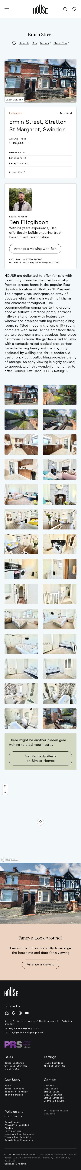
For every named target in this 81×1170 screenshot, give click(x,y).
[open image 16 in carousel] (59, 569)
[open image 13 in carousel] (21, 544)
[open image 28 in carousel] (59, 718)
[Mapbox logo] (9, 859)
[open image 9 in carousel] (21, 494)
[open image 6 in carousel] (59, 444)
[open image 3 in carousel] (21, 419)
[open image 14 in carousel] (59, 544)
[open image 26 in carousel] (59, 693)
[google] (13, 1013)
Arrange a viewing (40, 964)
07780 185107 (34, 259)
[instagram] (20, 1013)
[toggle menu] (7, 9)
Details (24, 43)
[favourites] (74, 9)
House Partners (14, 1088)
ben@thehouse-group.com (44, 262)
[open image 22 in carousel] (59, 644)
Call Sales (51, 1088)
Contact (49, 1085)
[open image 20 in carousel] (59, 619)
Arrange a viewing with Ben (35, 248)
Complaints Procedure (19, 1140)
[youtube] (27, 1013)
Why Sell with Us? (16, 1065)
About (8, 1085)
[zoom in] (5, 786)
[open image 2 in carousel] (59, 395)
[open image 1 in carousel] (21, 395)
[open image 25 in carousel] (21, 693)
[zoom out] (5, 792)
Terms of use (13, 1130)
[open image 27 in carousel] (21, 718)
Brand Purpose (14, 1094)
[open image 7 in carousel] (21, 469)
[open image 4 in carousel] (59, 419)
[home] (40, 9)
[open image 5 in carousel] (21, 444)
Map (34, 43)
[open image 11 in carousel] (21, 519)
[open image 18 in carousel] (59, 594)
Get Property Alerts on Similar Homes (40, 758)
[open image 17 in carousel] (21, 594)
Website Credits (15, 1163)
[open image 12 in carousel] (59, 519)
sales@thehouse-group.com (22, 1028)
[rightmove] (7, 1013)
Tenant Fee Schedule (18, 1137)
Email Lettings (54, 1097)
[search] (65, 9)
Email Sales (52, 1091)
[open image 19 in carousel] (21, 619)
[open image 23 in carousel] (21, 669)
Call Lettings (53, 1094)
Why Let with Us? (54, 1065)
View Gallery (14, 99)
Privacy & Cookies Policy (17, 1126)
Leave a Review (54, 1100)
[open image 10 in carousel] (59, 494)
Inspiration (12, 1068)
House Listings (14, 1062)
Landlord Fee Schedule (19, 1133)
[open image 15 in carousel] (21, 569)
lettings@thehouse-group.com (24, 1032)
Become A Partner (16, 1091)
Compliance (12, 1122)
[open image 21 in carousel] (21, 644)
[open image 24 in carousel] (59, 669)
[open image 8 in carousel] (59, 469)
